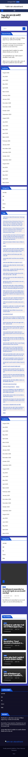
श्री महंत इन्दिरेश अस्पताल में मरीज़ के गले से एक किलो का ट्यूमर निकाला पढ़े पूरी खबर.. (13, 396)
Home (14, 753)
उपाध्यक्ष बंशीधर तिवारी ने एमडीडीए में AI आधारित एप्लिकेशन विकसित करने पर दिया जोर (14, 659)
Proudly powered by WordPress (9, 748)
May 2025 (5, 129)
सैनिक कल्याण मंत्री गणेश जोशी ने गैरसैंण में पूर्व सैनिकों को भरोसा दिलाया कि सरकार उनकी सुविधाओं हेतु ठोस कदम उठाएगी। (13, 409)
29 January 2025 (8, 595)
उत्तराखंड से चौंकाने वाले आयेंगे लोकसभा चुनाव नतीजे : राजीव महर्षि (12, 255)
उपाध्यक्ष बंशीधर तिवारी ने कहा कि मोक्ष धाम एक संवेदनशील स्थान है (13, 259)
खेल (3, 196)
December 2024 (7, 148)
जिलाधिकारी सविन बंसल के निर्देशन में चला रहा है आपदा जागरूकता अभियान (13, 311)
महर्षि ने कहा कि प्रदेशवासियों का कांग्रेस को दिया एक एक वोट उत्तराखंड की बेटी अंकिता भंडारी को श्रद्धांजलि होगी (13, 359)
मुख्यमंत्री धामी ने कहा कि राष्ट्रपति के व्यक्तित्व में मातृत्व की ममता (13, 363)
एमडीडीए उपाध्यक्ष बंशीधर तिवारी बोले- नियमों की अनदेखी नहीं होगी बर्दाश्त (13, 266)
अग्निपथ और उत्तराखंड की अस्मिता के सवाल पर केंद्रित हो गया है (13, 242)
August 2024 (6, 163)
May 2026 (5, 84)
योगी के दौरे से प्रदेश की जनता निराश (9, 384)
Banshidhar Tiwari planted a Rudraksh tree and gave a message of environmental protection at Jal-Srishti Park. (14, 45)
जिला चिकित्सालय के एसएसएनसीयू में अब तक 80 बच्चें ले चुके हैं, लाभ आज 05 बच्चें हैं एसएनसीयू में (14, 591)
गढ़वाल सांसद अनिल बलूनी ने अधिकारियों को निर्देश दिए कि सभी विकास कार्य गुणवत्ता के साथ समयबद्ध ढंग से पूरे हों (13, 298)
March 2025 (6, 137)
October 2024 (6, 156)
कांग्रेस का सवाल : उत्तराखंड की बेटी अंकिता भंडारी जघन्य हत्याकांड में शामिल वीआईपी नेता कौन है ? (13, 270)
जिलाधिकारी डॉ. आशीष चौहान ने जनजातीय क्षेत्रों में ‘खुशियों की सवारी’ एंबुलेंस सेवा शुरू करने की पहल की (13, 307)
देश (3, 200)
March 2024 (6, 182)
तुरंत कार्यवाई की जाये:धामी (7, 314)
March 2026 (6, 91)
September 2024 (7, 160)
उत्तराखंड (4, 192)
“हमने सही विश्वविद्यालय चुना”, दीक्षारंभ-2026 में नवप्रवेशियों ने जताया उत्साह (13, 675)
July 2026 (5, 76)
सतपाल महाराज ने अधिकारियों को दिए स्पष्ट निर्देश (12, 404)
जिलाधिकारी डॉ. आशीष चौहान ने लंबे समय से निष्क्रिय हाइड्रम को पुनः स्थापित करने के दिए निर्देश (14, 627)
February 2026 (6, 95)
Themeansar (13, 750)
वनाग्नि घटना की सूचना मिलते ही (9, 387)
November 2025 (7, 106)
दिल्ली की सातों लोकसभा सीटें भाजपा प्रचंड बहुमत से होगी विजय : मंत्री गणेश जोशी (13, 323)
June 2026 (5, 80)
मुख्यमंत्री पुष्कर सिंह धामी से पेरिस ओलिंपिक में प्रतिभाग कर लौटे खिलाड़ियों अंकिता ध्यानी (13, 381)
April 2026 (5, 88)
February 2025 (6, 141)
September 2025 (7, 114)
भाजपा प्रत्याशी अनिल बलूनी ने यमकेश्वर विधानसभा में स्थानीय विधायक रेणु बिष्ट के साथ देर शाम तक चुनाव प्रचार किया (13, 334)
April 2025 (5, 133)
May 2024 (5, 175)
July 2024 (5, 167)
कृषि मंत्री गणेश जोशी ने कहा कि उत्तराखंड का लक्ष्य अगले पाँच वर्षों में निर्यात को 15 (13, 282)
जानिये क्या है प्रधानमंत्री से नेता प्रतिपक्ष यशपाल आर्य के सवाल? (13, 302)
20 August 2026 (9, 645)
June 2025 (5, 125)
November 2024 (7, 152)
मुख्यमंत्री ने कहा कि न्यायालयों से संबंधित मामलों (11, 366)
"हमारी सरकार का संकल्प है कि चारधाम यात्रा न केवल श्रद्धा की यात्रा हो (13, 218)
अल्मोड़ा (4, 246)
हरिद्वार (4, 413)
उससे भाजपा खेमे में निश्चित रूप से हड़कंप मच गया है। (12, 262)
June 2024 (5, 171)
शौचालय (17, 387)
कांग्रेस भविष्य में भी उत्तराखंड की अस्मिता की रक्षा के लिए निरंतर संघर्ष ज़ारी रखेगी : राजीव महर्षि (13, 274)
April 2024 (5, 178)
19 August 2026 (9, 677)
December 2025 (7, 103)
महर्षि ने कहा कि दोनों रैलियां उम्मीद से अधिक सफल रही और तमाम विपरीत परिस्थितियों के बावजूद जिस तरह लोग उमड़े (13, 355)
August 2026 (6, 72)
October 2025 (6, 110)
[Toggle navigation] (14, 11)
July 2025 (5, 122)
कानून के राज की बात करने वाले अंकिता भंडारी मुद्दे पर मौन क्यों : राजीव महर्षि (13, 278)
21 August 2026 (9, 629)
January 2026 (6, 99)
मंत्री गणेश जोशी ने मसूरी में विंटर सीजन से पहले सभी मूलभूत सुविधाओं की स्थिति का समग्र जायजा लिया (13, 344)
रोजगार (4, 204)
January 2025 (6, 144)
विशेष (4, 207)
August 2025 (6, 118)
